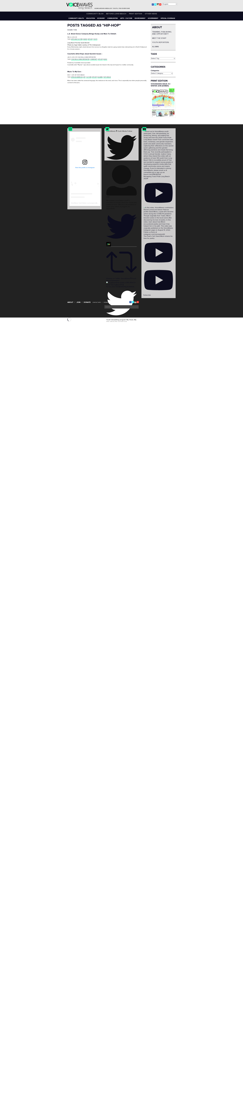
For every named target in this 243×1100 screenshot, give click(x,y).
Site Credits (114, 302)
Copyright (124, 302)
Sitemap (106, 302)
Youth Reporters (160, 42)
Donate (87, 302)
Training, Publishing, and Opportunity (162, 33)
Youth (95, 39)
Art (84, 77)
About (157, 27)
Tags (154, 54)
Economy (101, 18)
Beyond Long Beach (116, 14)
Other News (151, 14)
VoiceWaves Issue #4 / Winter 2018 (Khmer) (161, 85)
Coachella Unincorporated (86, 57)
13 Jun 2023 (120, 287)
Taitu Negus (80, 75)
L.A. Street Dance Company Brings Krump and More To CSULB (91, 34)
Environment (140, 18)
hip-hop (90, 39)
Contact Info (97, 302)
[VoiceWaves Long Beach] (80, 5)
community (93, 59)
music (105, 59)
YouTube (160, 4)
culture (88, 77)
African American (77, 77)
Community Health (76, 18)
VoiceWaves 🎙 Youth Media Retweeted (121, 279)
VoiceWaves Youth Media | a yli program (83, 203)
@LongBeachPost (117, 285)
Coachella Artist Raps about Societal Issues (84, 54)
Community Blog (94, 14)
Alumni (155, 47)
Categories (155, 71)
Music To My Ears (74, 72)
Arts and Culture (77, 39)
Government (153, 18)
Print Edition (135, 14)
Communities (112, 18)
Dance (85, 39)
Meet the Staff (159, 38)
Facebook (153, 4)
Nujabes (100, 77)
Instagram (158, 4)
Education (90, 18)
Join (78, 302)
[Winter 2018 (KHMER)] (163, 103)
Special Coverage (168, 18)
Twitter (155, 4)
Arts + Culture (126, 18)
